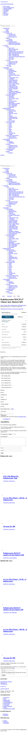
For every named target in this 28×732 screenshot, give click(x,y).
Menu (18, 296)
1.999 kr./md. (20, 316)
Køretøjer (11, 141)
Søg (14, 296)
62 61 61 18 (3, 686)
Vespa (10, 130)
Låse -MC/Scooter (13, 101)
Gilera (10, 124)
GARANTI (5, 11)
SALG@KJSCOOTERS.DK (7, 4)
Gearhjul (10, 115)
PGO (10, 128)
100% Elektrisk (6, 139)
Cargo (10, 66)
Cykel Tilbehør (9, 68)
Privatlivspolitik (6, 703)
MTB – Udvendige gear (14, 55)
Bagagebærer (11, 70)
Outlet (7, 30)
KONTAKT (6, 13)
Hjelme (10, 99)
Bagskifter (11, 112)
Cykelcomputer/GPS (13, 80)
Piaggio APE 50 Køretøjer (14, 43)
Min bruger (5, 721)
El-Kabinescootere (13, 41)
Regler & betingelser (7, 706)
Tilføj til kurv (3, 415)
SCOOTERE (6, 31)
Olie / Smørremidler (13, 104)
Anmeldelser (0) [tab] (6, 419)
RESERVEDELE (7, 108)
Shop (2, 305)
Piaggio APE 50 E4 (13, 138)
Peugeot (10, 126)
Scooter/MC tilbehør (10, 94)
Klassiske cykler (12, 50)
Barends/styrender (12, 71)
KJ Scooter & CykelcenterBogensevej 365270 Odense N (6, 683)
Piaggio (10, 129)
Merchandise (11, 102)
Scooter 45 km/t (12, 35)
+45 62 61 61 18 (4, 1)
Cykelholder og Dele (13, 87)
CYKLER (5, 45)
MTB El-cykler (12, 64)
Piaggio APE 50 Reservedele (12, 135)
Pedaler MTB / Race (13, 86)
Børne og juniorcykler (13, 49)
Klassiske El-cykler (13, 62)
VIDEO (5, 707)
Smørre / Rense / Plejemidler (15, 92)
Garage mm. (11, 97)
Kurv (3, 296)
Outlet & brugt (6, 28)
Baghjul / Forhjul (12, 110)
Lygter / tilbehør (12, 85)
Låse (10, 76)
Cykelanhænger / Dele (13, 77)
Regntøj (10, 89)
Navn (2, 448)
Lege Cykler (11, 48)
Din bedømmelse (5, 434)
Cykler (7, 46)
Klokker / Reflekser (13, 82)
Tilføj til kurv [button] (12, 481)
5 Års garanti (6, 705)
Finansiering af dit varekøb (9, 708)
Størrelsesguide (6, 700)
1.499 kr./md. (7, 316)
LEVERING (6, 10)
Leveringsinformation (8, 702)
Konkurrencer (6, 697)
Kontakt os (5, 714)
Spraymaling (11, 107)
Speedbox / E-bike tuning (14, 75)
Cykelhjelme (11, 78)
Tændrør (10, 134)
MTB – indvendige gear (14, 54)
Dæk (10, 114)
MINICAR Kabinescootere (14, 44)
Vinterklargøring (6, 701)
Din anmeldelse (4, 436)
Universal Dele (12, 133)
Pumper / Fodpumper (13, 88)
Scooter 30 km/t (12, 34)
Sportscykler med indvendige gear (16, 51)
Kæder (10, 119)
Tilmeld (3, 675)
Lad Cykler (11, 59)
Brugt (7, 29)
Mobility (8, 38)
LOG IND (5, 15)
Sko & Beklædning (13, 93)
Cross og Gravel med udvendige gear (17, 56)
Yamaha (10, 131)
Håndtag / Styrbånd (13, 81)
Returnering (5, 715)
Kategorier (9, 296)
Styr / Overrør (12, 120)
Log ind (5, 720)
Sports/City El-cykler (13, 61)
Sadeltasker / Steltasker (14, 91)
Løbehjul (8, 140)
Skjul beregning (5, 321)
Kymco (10, 125)
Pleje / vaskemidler (13, 105)
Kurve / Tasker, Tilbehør (14, 83)
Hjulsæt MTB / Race (13, 118)
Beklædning (11, 96)
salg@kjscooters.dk (5, 688)
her (13, 668)
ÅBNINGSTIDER (7, 8)
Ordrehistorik (6, 723)
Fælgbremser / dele (13, 117)
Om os (4, 698)
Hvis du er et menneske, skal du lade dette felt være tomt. (14, 672)
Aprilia (10, 123)
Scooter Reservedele (10, 122)
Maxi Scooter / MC (13, 36)
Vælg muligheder (13, 557)
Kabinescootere (9, 40)
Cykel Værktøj (12, 73)
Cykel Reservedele (10, 109)
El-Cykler (8, 60)
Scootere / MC (9, 33)
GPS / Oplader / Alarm (13, 98)
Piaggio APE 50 (12, 136)
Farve (2, 409)
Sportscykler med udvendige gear (16, 52)
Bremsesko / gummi (13, 113)
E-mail (2, 450)
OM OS (5, 12)
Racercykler (11, 57)
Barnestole (11, 72)
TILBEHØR (6, 67)
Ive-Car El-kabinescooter (8, 7)
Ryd (13, 409)
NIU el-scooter (6, 6)
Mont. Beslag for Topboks (14, 103)
